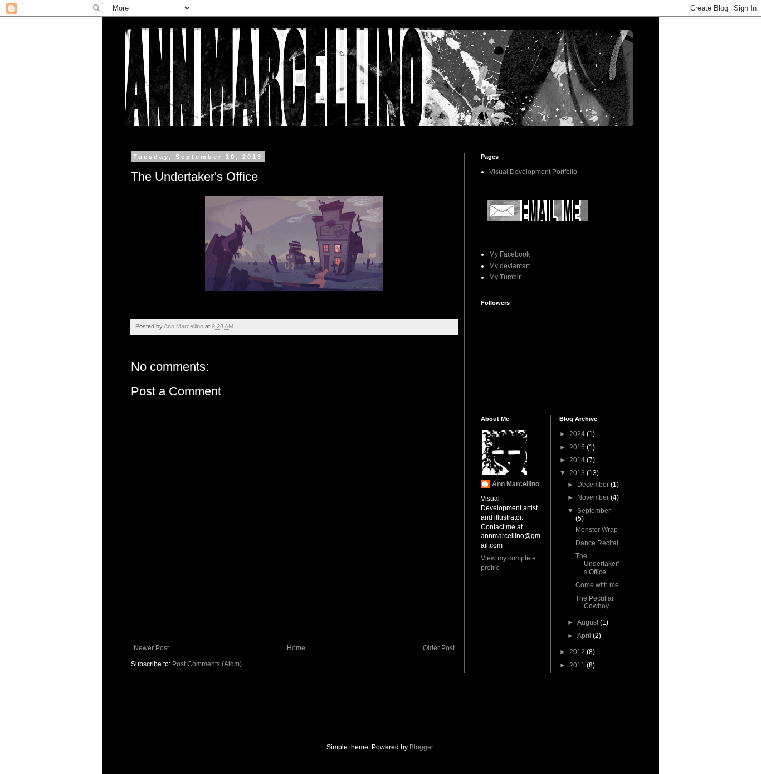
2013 (578, 473)
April (585, 636)
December (594, 484)
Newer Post (151, 648)
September (594, 511)
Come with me (597, 585)
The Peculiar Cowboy (594, 602)
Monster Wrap (596, 530)
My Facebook (509, 254)
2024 (578, 434)
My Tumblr (505, 277)
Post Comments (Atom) (207, 664)
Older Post (439, 648)
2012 (578, 652)
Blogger (421, 747)
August (588, 622)
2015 (578, 447)
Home (296, 648)
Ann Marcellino (515, 484)
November (594, 497)
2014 (578, 460)
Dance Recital (596, 543)
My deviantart (509, 266)
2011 (578, 665)
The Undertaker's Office (597, 564)
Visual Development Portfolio (533, 172)
